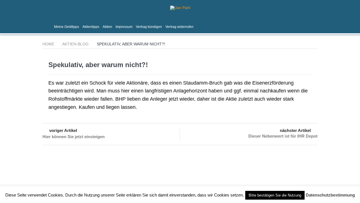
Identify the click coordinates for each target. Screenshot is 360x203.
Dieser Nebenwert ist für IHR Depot (283, 136)
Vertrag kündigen (149, 27)
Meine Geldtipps (66, 27)
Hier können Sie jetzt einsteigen (73, 136)
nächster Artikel (295, 130)
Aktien (107, 27)
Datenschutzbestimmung (330, 195)
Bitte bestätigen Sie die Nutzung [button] (275, 195)
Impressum (124, 27)
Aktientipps (90, 27)
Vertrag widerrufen (179, 27)
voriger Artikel (63, 130)
